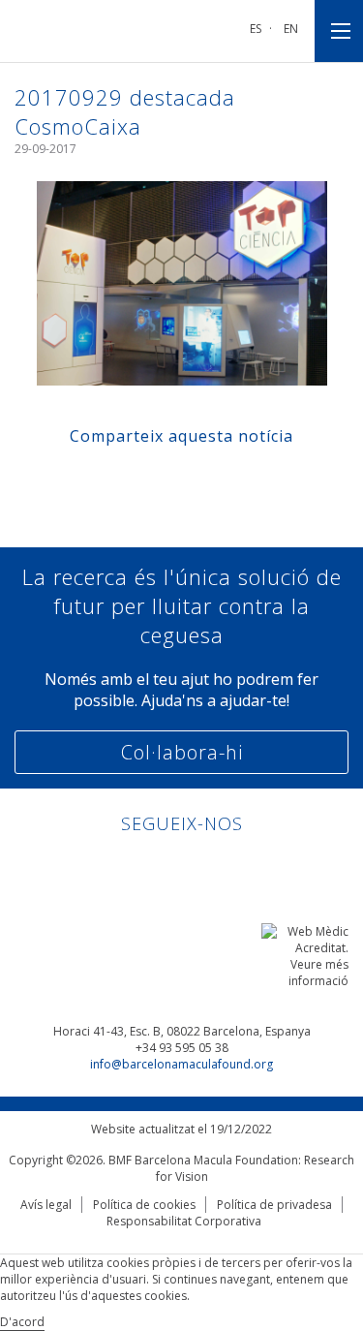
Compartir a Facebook (126, 478)
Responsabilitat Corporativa (183, 1221)
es (255, 28)
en (291, 28)
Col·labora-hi (182, 752)
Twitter (200, 865)
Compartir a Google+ (237, 478)
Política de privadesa (274, 1204)
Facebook (163, 865)
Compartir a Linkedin (200, 478)
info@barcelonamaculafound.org (181, 1064)
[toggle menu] (339, 31)
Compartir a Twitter (163, 478)
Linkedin (126, 865)
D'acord (22, 1322)
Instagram (237, 865)
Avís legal (46, 1204)
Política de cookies (144, 1204)
